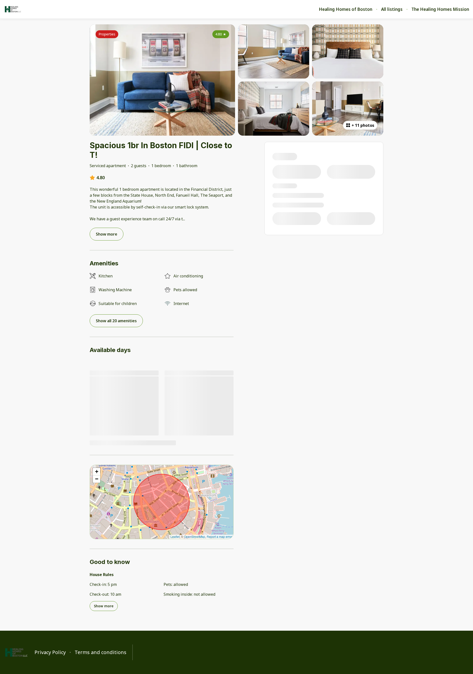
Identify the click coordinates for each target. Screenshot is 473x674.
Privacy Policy (50, 652)
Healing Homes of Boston (345, 9)
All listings (392, 9)
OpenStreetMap (194, 536)
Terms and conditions (100, 652)
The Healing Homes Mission (440, 9)
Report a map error (219, 536)
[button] (96, 471)
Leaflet (175, 536)
